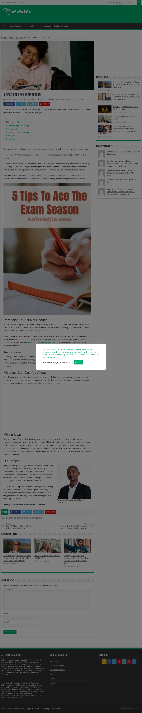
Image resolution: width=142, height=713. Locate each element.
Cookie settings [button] (50, 362)
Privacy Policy (66, 362)
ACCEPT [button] (78, 362)
